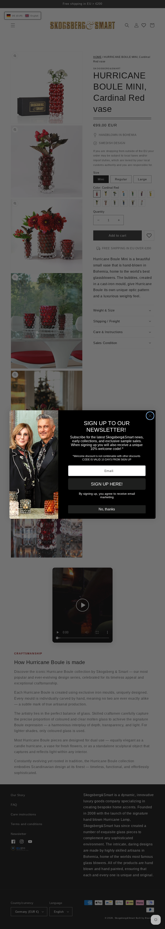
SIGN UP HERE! (107, 484)
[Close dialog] (150, 415)
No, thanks (107, 509)
